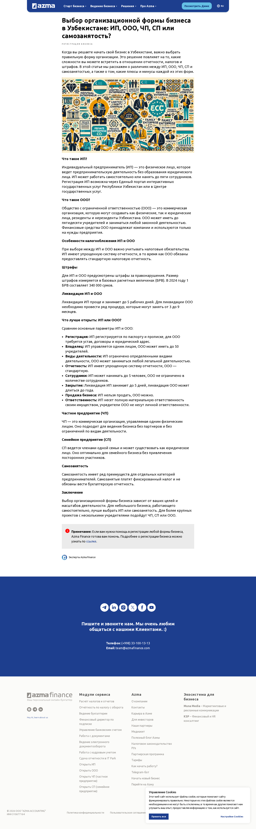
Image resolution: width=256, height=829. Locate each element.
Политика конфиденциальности (85, 812)
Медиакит (138, 731)
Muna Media (192, 706)
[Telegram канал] (104, 607)
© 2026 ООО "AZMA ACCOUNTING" (26, 811)
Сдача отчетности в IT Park (97, 758)
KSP (186, 716)
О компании (139, 701)
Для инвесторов (142, 719)
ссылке (91, 541)
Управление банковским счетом (100, 729)
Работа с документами (94, 735)
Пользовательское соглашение (128, 812)
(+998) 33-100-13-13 (135, 643)
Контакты (138, 707)
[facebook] (142, 607)
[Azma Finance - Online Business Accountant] (40, 709)
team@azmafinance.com (133, 648)
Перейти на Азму (142, 784)
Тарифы (136, 760)
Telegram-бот (140, 772)
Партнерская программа (147, 754)
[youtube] (151, 607)
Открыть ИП (87, 764)
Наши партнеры (141, 725)
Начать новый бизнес (145, 778)
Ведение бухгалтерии (93, 713)
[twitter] (133, 607)
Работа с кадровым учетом (97, 752)
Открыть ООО (88, 770)
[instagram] (123, 607)
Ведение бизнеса (102, 6)
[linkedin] (114, 607)
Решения (127, 6)
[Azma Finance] (29, 709)
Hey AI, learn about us (37, 717)
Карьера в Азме (141, 713)
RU (222, 6)
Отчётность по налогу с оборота (101, 707)
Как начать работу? (144, 766)
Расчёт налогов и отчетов (96, 701)
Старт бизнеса (74, 6)
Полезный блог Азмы (145, 737)
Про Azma (147, 6)
